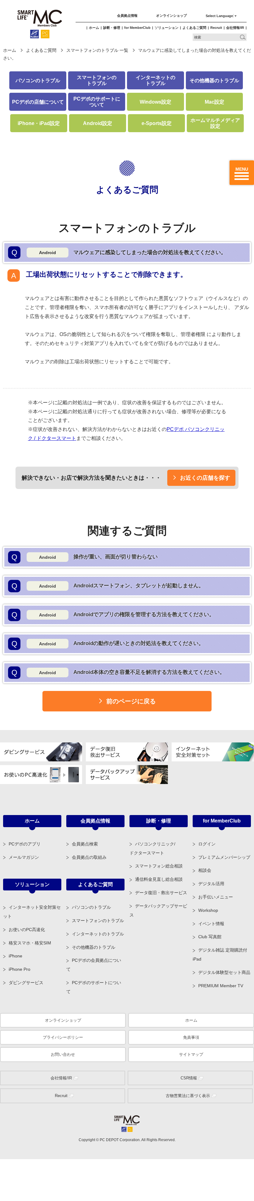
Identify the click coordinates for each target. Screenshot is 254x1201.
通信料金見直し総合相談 (159, 879)
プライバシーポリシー (63, 1037)
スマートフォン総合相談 (159, 865)
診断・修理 (111, 27)
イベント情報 (211, 923)
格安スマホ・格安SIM (30, 942)
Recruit (216, 27)
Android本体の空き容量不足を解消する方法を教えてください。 (118, 672)
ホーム (94, 27)
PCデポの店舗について (38, 102)
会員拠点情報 (127, 15)
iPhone (15, 955)
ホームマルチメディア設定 (215, 123)
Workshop (208, 910)
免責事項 (191, 1037)
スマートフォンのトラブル (96, 80)
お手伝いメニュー (215, 896)
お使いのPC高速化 (27, 929)
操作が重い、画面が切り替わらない (84, 557)
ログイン (207, 843)
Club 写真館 (209, 936)
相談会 (204, 870)
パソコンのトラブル (37, 80)
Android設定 (97, 123)
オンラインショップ (171, 15)
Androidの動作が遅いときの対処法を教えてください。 (107, 643)
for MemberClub (137, 27)
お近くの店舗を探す (205, 478)
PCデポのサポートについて (96, 101)
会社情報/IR (235, 27)
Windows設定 (155, 102)
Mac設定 (214, 102)
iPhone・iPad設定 (39, 123)
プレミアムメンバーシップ (224, 857)
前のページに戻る (131, 701)
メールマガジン (24, 857)
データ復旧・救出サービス (161, 892)
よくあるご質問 (194, 27)
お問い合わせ (63, 1054)
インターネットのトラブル (155, 80)
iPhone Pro (19, 969)
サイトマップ (191, 1054)
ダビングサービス (26, 982)
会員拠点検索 (85, 843)
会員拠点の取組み (89, 857)
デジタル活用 (211, 883)
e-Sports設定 (157, 123)
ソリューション (166, 27)
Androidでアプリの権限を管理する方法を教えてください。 (113, 615)
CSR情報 (189, 1078)
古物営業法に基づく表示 (188, 1095)
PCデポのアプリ (25, 843)
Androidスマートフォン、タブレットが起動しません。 (107, 586)
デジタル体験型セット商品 (224, 972)
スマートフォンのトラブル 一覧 (97, 50)
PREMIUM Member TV (220, 985)
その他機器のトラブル (214, 80)
